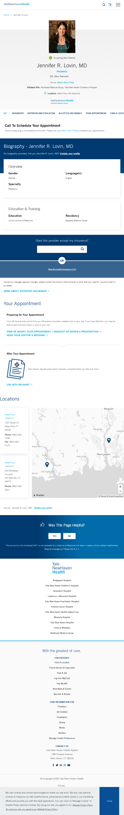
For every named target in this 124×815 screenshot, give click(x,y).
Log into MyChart (62, 678)
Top (5, 113)
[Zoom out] (120, 491)
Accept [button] (109, 801)
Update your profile (70, 153)
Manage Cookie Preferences (62, 738)
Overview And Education (41, 113)
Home (6, 15)
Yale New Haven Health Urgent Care (62, 612)
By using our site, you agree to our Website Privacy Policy (31, 809)
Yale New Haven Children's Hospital (62, 585)
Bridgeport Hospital (62, 580)
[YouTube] (68, 765)
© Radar (102, 496)
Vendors (62, 733)
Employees (62, 717)
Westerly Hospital (62, 617)
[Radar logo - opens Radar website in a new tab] (39, 495)
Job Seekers (62, 711)
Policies (61, 785)
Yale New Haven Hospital (62, 622)
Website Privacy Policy (83, 805)
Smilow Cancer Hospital (62, 606)
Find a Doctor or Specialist (62, 667)
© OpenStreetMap (115, 496)
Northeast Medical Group (62, 633)
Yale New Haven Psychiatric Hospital (62, 601)
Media (62, 727)
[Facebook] (53, 765)
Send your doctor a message (26, 335)
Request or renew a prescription (76, 331)
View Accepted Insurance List (62, 269)
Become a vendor (62, 694)
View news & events (62, 688)
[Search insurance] (83, 249)
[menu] (118, 4)
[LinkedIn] (61, 765)
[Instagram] (65, 765)
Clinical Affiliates (62, 627)
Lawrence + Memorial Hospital (62, 596)
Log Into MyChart (18, 384)
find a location (62, 662)
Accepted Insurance (70, 113)
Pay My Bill (62, 683)
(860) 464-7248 (65, 82)
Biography (18, 113)
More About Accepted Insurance (25, 291)
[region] (78, 453)
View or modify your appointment (29, 331)
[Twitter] (57, 765)
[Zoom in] (120, 487)
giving (62, 722)
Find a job (62, 673)
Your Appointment (96, 113)
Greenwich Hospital (62, 591)
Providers (62, 706)
